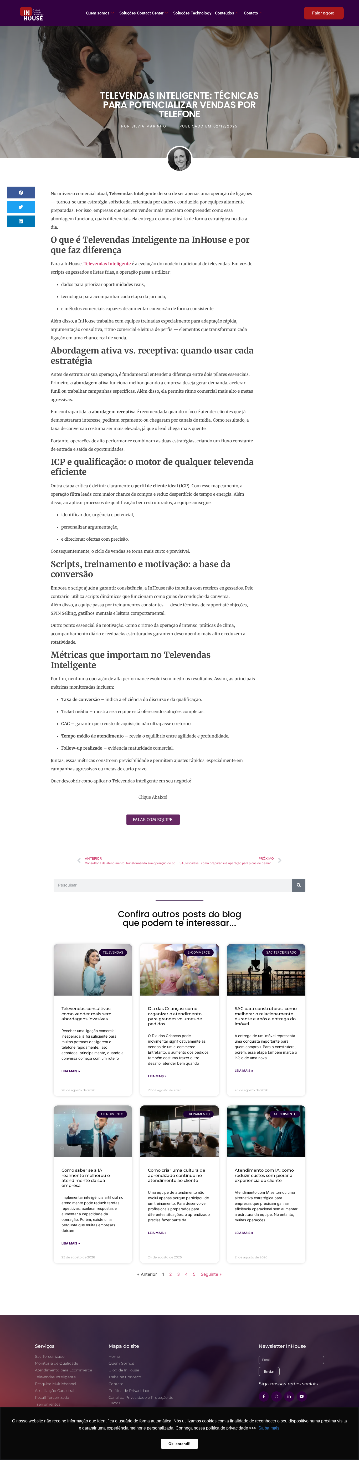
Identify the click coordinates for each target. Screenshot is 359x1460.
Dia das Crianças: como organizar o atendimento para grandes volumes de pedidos (175, 1016)
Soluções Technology (192, 13)
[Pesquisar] (298, 885)
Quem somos (98, 13)
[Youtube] (302, 1396)
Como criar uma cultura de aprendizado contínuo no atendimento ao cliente (176, 1175)
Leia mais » (70, 1071)
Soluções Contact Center (141, 13)
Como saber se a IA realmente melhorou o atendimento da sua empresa (85, 1178)
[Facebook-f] (264, 1396)
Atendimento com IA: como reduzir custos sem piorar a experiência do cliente (264, 1175)
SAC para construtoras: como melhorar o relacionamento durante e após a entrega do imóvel (266, 1016)
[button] (21, 192)
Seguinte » (211, 1274)
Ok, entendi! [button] (179, 1444)
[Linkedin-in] (289, 1396)
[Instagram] (276, 1396)
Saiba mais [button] (268, 1428)
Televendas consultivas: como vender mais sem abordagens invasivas (86, 1013)
